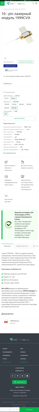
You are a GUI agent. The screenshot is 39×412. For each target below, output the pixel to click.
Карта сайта (23, 406)
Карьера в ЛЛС (7, 362)
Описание (7, 246)
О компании (24, 355)
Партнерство (24, 362)
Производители (7, 352)
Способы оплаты (16, 406)
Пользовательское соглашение (8, 402)
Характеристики (22, 246)
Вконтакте (13, 376)
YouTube (22, 376)
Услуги (5, 359)
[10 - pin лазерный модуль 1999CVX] (19, 37)
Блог (21, 348)
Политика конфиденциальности (23, 402)
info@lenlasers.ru (19, 371)
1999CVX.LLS (14, 321)
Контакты (23, 359)
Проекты (22, 352)
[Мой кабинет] (36, 3)
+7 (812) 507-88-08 (19, 368)
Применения (6, 355)
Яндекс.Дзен (27, 376)
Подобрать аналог (10, 66)
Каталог (5, 348)
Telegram (18, 376)
